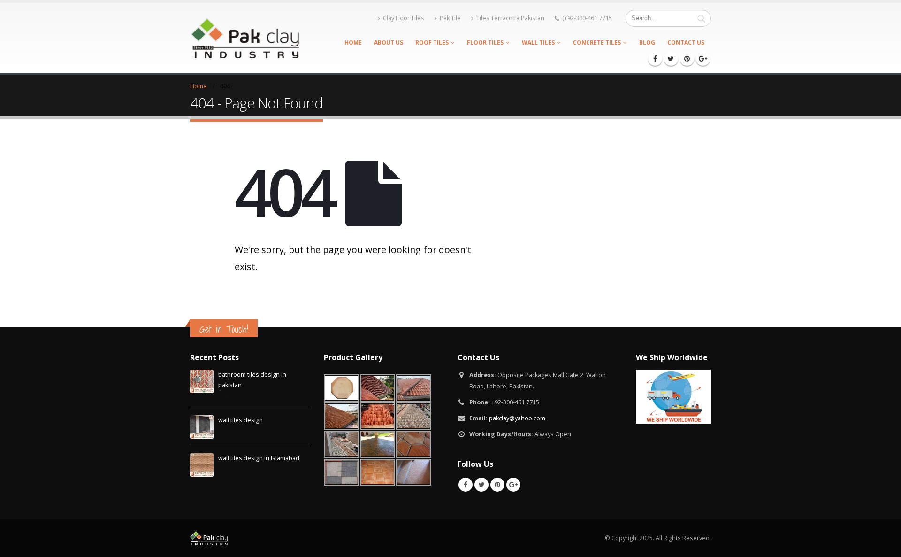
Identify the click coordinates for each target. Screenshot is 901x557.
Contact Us (685, 42)
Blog (647, 42)
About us (388, 42)
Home (353, 42)
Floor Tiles (485, 42)
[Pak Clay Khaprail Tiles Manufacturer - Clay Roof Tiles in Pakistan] (244, 37)
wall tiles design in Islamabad (258, 458)
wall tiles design (240, 420)
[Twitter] (671, 59)
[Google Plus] (703, 59)
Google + (513, 485)
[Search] (701, 18)
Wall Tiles (538, 42)
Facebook (465, 485)
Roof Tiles (432, 42)
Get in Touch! (223, 329)
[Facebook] (655, 59)
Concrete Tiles (597, 42)
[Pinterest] (687, 59)
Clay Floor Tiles (403, 18)
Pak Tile (450, 18)
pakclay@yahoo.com (517, 418)
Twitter (481, 485)
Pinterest (497, 485)
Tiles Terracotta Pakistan (510, 18)
